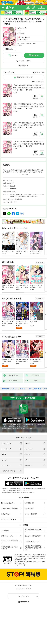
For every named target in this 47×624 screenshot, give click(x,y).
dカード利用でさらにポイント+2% (26, 43)
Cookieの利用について (32, 541)
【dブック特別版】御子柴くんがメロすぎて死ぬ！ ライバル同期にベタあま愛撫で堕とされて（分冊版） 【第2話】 (28, 106)
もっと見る (39, 262)
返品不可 (19, 45)
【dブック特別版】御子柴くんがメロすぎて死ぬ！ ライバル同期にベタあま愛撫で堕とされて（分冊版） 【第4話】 (28, 144)
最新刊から (41, 81)
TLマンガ (12, 186)
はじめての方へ (9, 503)
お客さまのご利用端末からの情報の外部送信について (33, 548)
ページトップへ (23, 596)
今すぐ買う (36, 55)
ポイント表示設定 (31, 514)
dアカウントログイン (8, 519)
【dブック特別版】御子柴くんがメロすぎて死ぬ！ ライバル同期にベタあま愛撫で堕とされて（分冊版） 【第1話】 (28, 87)
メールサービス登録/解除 (9, 508)
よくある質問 (29, 508)
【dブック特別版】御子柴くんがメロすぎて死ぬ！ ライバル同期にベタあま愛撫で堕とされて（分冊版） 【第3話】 (28, 125)
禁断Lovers (13, 189)
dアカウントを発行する (23, 585)
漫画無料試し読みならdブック (9, 388)
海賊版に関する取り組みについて (9, 548)
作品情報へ (22, 65)
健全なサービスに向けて (33, 536)
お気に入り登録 (39, 72)
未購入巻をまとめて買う (25, 77)
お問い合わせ (5, 514)
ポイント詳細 (22, 39)
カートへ (14, 55)
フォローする (25, 28)
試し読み (10, 49)
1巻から (34, 81)
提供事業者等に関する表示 (33, 530)
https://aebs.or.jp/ (21, 565)
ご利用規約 (5, 530)
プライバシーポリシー (8, 536)
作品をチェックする (25, 61)
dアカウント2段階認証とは (9, 541)
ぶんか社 (11, 183)
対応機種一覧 (29, 503)
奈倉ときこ (20, 28)
